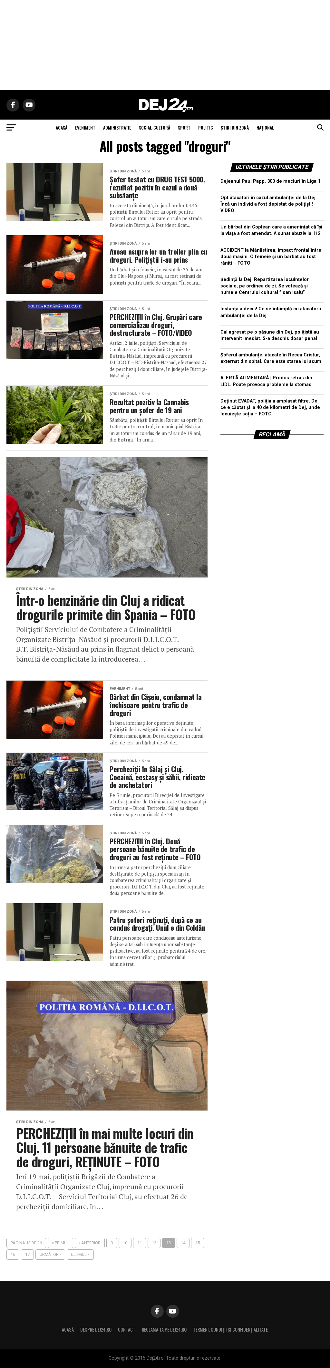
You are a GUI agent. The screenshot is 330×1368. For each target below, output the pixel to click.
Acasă (68, 1329)
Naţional (265, 127)
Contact (126, 1329)
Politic (205, 127)
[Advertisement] (165, 45)
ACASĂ (61, 127)
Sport (184, 127)
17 (27, 1254)
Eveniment (85, 127)
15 (197, 1242)
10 (125, 1242)
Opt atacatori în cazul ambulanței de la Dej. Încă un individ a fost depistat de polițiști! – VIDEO (268, 204)
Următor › (50, 1254)
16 (13, 1254)
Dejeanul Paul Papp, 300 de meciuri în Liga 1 (270, 181)
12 (154, 1242)
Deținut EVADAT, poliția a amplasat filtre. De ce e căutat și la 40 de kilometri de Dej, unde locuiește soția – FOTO (270, 407)
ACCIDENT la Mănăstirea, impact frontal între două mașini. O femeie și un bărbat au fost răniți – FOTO (270, 256)
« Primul (60, 1242)
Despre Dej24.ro (96, 1329)
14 (183, 1242)
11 (139, 1242)
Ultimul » (80, 1254)
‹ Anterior (90, 1242)
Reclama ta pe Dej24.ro (164, 1329)
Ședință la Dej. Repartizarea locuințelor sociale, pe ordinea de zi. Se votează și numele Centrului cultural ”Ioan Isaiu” (264, 286)
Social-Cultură (154, 127)
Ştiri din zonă (235, 127)
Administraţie (117, 127)
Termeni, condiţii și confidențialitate (230, 1329)
